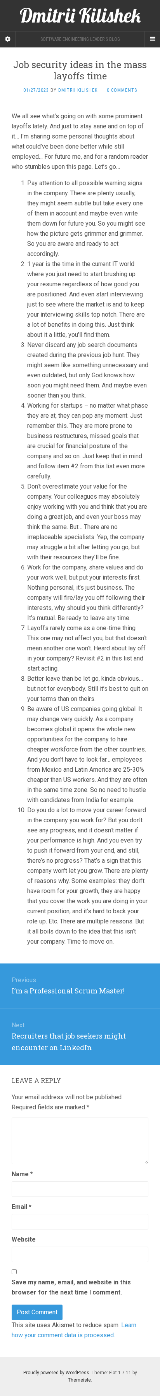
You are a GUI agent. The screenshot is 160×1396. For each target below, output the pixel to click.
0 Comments (122, 90)
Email (21, 1206)
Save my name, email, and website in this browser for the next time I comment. (71, 1287)
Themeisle (79, 1380)
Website (24, 1239)
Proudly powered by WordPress (56, 1372)
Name (22, 1174)
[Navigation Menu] (152, 39)
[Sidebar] (8, 39)
